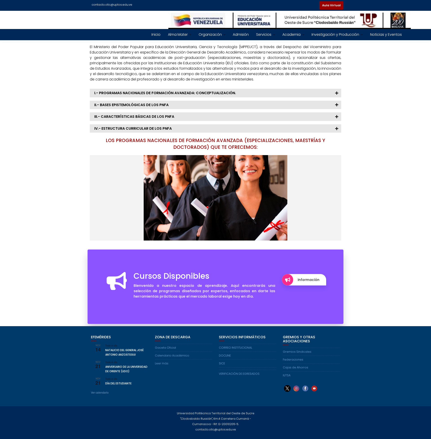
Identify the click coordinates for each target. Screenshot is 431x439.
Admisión (241, 34)
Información (308, 279)
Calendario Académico (172, 355)
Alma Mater (178, 34)
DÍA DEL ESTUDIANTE (118, 383)
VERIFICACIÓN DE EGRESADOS (239, 374)
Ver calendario (100, 392)
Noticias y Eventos (386, 34)
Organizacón (210, 34)
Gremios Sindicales (297, 352)
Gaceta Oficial (165, 348)
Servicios (263, 34)
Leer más (161, 363)
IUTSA (286, 375)
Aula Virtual (331, 5)
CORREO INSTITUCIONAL (235, 348)
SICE (222, 363)
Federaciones (293, 359)
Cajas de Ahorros (295, 367)
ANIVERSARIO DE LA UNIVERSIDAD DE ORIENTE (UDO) (126, 369)
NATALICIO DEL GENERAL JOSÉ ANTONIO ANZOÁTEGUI (124, 352)
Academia (291, 34)
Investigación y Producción (335, 34)
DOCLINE (225, 355)
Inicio (156, 34)
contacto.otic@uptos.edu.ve (112, 4)
